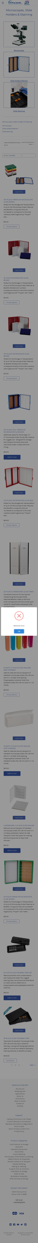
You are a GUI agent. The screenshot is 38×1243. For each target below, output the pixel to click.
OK (19, 631)
